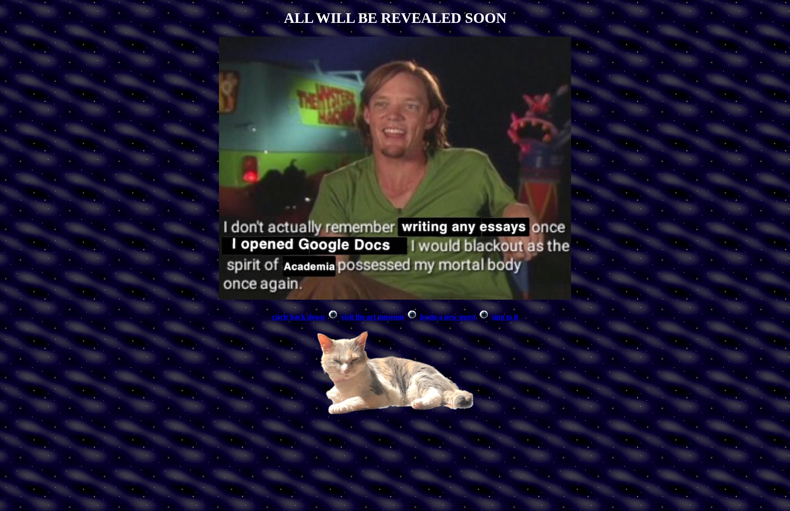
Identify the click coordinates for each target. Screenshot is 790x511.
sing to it (505, 317)
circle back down (298, 317)
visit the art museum (372, 317)
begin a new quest (447, 317)
